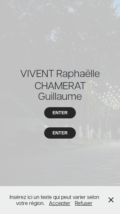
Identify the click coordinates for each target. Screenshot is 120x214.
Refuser (83, 203)
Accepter (59, 203)
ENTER (60, 112)
